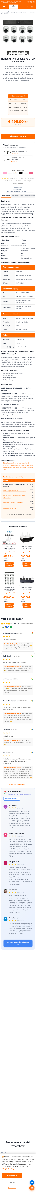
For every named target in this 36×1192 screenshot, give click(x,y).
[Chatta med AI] (31, 1187)
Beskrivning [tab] (6, 195)
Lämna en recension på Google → (18, 943)
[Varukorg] (32, 6)
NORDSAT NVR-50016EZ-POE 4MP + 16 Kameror (9, 589)
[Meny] (4, 6)
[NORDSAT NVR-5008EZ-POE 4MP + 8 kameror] (18, 32)
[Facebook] (28, 2)
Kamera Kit (20, 189)
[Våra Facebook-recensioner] (8, 627)
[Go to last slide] (8, 53)
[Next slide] (28, 53)
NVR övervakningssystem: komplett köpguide (18, 465)
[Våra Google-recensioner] (3, 627)
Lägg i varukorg (18, 136)
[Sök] (22, 6)
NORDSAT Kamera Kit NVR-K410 (27, 547)
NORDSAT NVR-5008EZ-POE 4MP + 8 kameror (20, 192)
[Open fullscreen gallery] (33, 47)
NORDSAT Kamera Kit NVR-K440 (13, 502)
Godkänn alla (12, 1176)
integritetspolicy (8, 1169)
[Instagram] (31, 2)
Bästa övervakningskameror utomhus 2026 (17, 463)
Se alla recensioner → (11, 798)
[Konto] (27, 6)
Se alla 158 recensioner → (18, 784)
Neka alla (12, 1182)
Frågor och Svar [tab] (17, 195)
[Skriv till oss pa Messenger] (32, 1182)
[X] (34, 2)
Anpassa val (12, 1188)
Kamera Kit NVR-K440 (10, 508)
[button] (15, 53)
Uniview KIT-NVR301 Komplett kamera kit (9, 548)
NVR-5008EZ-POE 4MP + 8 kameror (14, 491)
